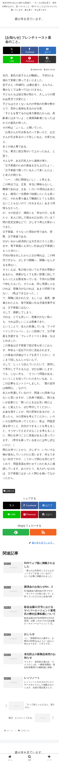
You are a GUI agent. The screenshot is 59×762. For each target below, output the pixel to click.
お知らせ (10, 491)
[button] (47, 59)
